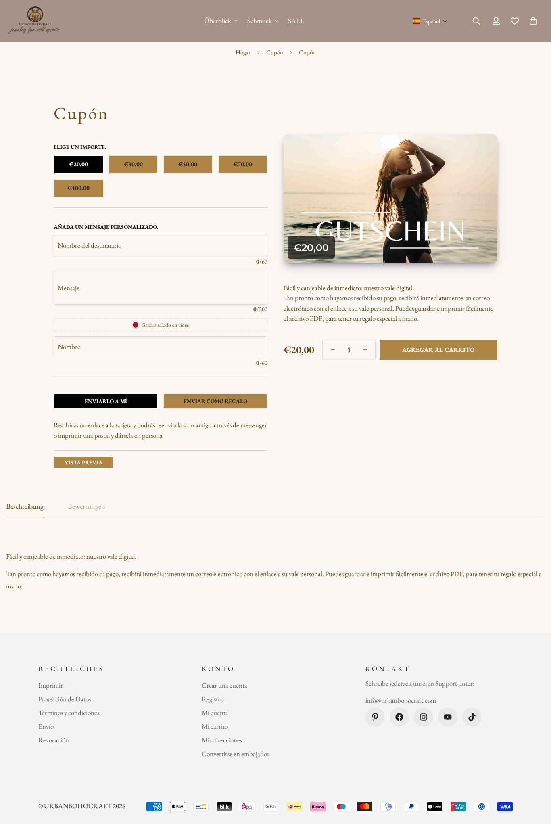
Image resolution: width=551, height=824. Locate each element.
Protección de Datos (64, 698)
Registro (212, 698)
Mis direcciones (222, 740)
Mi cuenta (215, 712)
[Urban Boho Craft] (35, 21)
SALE (296, 20)
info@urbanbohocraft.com (400, 700)
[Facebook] (399, 717)
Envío (46, 726)
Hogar (243, 52)
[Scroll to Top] (535, 780)
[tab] (106, 401)
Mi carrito (215, 726)
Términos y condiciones (68, 712)
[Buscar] (476, 21)
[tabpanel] (160, 430)
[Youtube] (447, 717)
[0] (533, 21)
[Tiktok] (472, 717)
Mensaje (68, 287)
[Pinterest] (375, 717)
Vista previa (83, 462)
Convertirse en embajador (235, 753)
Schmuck (259, 20)
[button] (430, 21)
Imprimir (50, 685)
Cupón (274, 52)
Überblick (217, 20)
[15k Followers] (423, 717)
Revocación (53, 740)
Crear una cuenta (224, 685)
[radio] (79, 164)
